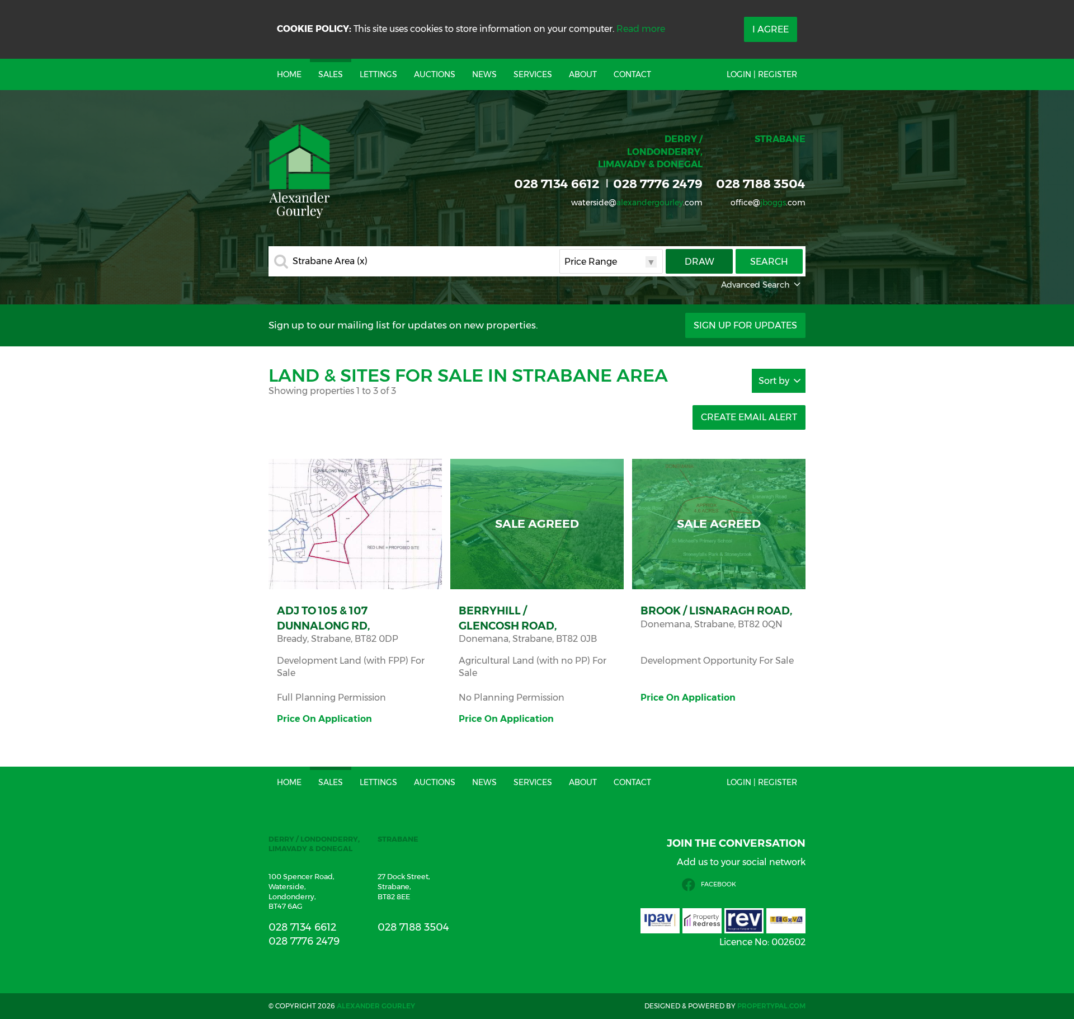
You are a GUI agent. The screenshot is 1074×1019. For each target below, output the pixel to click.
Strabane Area (330, 261)
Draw (699, 261)
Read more (640, 29)
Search (769, 261)
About (583, 74)
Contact (632, 74)
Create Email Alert (749, 417)
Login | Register (762, 74)
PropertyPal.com (771, 1006)
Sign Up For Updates (745, 325)
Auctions (434, 74)
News (484, 74)
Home (289, 74)
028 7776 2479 (658, 183)
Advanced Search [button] (755, 285)
